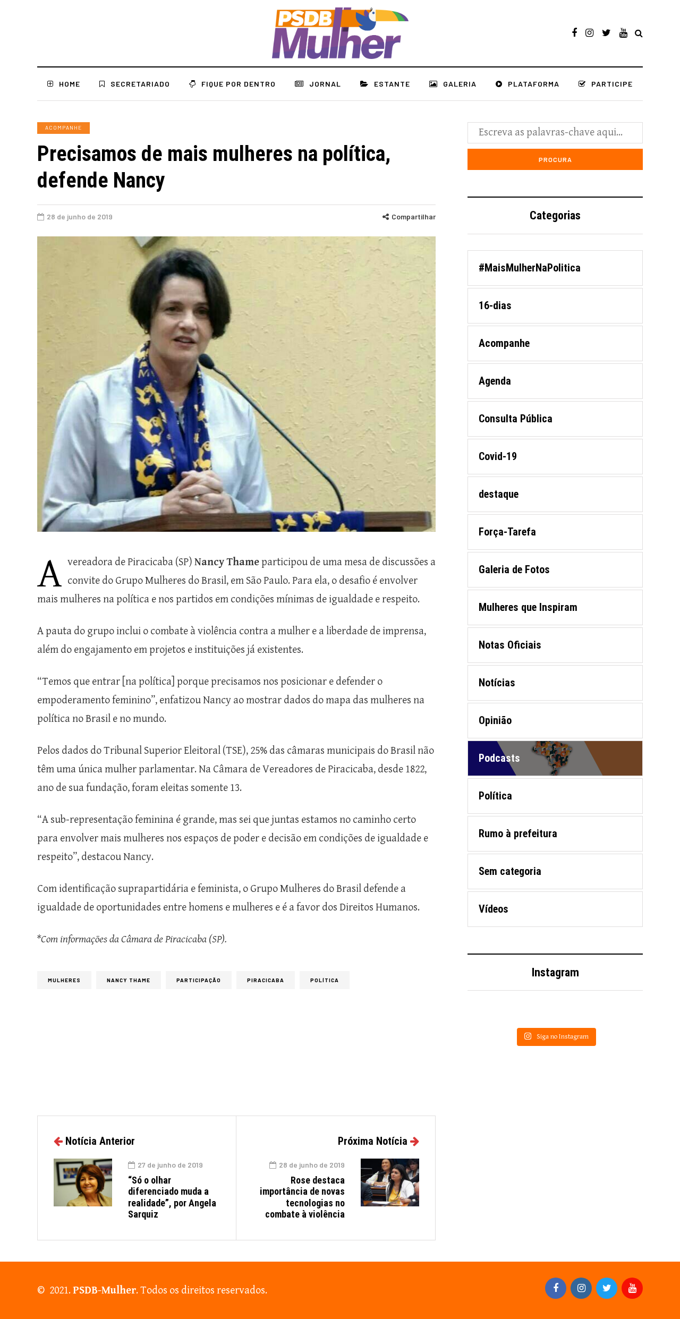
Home (69, 83)
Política (324, 980)
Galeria (460, 83)
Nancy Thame (128, 980)
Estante (392, 83)
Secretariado (140, 83)
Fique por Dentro (238, 83)
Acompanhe (63, 127)
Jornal (325, 83)
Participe (612, 83)
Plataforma (533, 83)
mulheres (64, 980)
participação (198, 980)
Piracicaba (265, 980)
